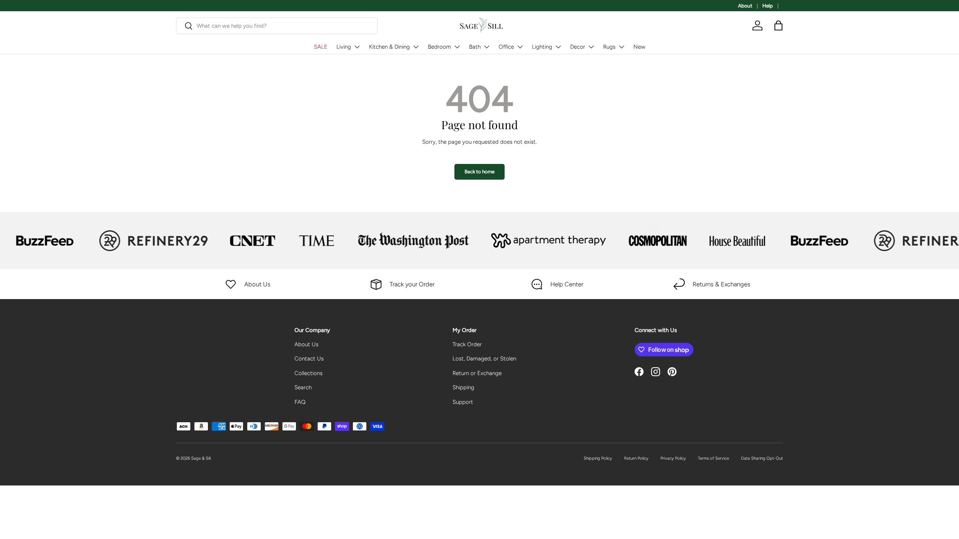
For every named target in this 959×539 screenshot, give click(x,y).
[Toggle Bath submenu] (486, 46)
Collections (308, 373)
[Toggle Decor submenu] (591, 46)
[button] (778, 25)
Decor (577, 46)
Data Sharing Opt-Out (762, 458)
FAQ (300, 402)
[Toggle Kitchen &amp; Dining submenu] (415, 46)
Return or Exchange (477, 373)
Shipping (463, 387)
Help (767, 6)
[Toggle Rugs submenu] (621, 46)
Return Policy (636, 458)
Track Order (467, 344)
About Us (306, 344)
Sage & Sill (201, 458)
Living (343, 46)
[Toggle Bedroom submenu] (457, 46)
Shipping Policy (598, 458)
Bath (475, 46)
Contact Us (309, 358)
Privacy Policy (673, 458)
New (639, 46)
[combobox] (277, 26)
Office (506, 46)
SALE (320, 46)
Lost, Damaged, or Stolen (484, 358)
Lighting (542, 46)
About (745, 6)
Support (463, 402)
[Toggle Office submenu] (519, 46)
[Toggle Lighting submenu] (558, 46)
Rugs (609, 46)
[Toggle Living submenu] (357, 46)
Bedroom (439, 46)
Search (303, 387)
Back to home (479, 171)
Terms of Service (713, 458)
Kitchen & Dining (389, 46)
